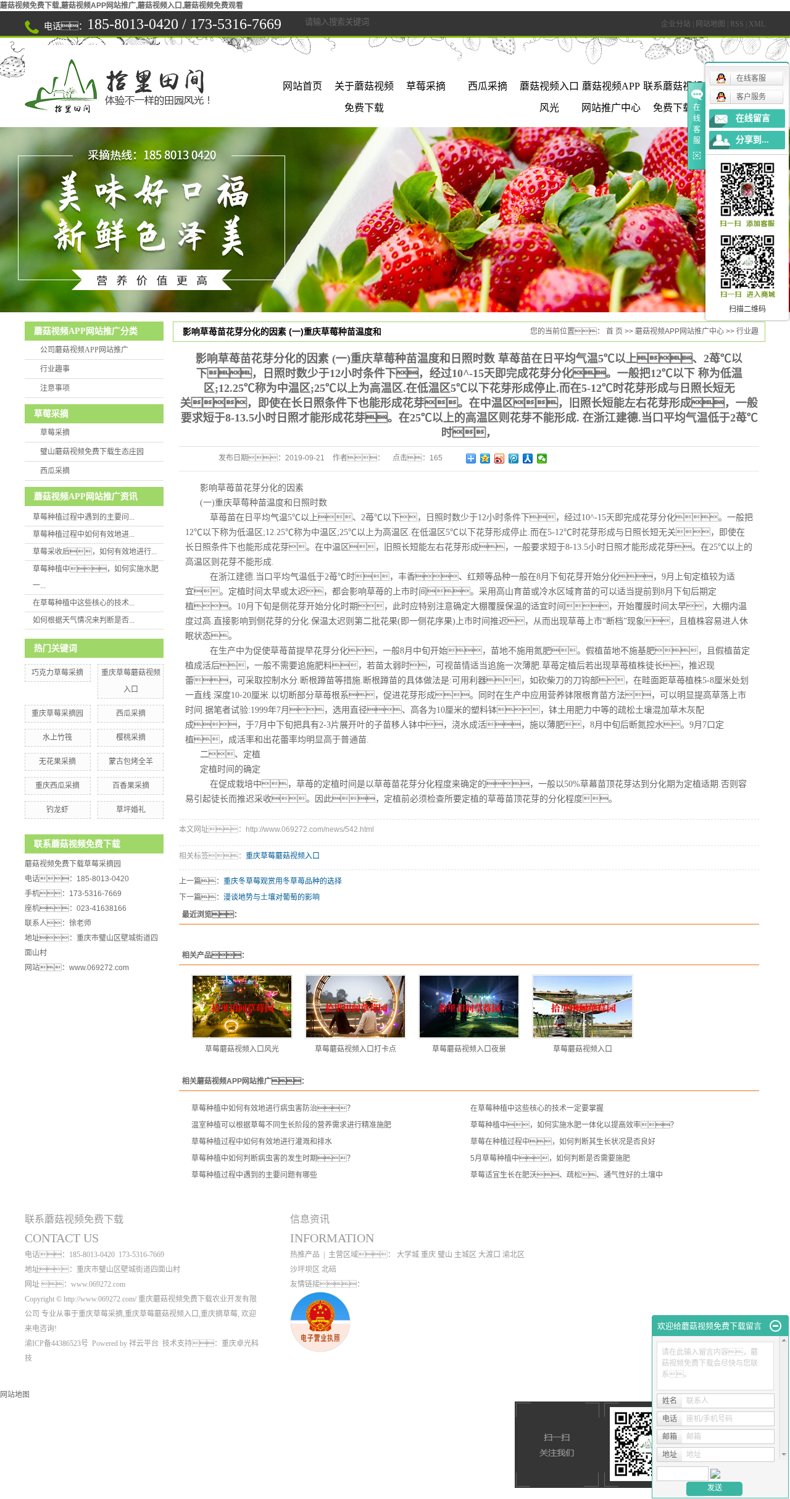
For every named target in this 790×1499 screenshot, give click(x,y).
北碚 (329, 1269)
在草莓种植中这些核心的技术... (84, 603)
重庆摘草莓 (219, 1314)
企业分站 (676, 24)
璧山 (445, 1254)
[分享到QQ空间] (485, 458)
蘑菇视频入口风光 (549, 89)
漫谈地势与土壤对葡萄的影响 (271, 897)
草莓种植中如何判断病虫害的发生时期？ (272, 1158)
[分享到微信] (542, 458)
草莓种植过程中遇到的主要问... (84, 517)
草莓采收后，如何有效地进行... (95, 551)
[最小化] (775, 1326)
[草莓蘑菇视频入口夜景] (469, 1006)
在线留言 (753, 118)
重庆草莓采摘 (100, 1314)
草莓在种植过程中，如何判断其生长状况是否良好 (562, 1141)
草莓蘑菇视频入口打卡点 (355, 1049)
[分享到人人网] (528, 458)
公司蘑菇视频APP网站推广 (84, 350)
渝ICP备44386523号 (56, 1343)
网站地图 (710, 24)
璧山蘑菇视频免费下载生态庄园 (92, 451)
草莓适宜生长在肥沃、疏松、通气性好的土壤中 (566, 1175)
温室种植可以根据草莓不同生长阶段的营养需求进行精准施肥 (291, 1125)
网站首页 (302, 86)
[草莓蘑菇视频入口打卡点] (355, 1006)
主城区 (465, 1254)
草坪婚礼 (131, 809)
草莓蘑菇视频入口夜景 (469, 1049)
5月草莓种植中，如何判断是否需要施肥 (550, 1158)
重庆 (428, 1254)
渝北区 (513, 1254)
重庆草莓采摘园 (57, 713)
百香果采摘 (130, 785)
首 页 (614, 331)
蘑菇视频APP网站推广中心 (611, 89)
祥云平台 (144, 1343)
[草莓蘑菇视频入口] (582, 1006)
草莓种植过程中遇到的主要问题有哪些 (254, 1175)
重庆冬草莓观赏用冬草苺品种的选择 (282, 881)
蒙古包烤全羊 (131, 761)
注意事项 (55, 388)
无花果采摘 (57, 761)
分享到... (752, 139)
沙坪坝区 (305, 1269)
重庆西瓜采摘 (57, 785)
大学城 (408, 1254)
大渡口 (489, 1254)
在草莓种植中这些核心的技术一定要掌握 (537, 1108)
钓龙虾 (57, 809)
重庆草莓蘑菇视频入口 (283, 856)
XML (757, 24)
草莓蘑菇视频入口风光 (242, 1049)
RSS (737, 24)
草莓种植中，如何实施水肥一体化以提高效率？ (574, 1125)
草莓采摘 (426, 86)
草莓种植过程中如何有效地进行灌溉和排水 (261, 1141)
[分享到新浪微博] (499, 458)
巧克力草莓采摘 (57, 672)
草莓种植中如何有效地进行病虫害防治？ (272, 1108)
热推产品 (305, 1254)
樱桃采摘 (131, 737)
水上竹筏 (57, 737)
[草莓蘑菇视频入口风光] (242, 1006)
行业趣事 (55, 369)
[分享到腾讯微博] (514, 458)
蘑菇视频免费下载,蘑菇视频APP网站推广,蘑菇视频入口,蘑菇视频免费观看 (121, 5)
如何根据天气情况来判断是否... (84, 620)
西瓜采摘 (487, 86)
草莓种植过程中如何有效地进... (84, 534)
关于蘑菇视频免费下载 (364, 89)
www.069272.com (99, 967)
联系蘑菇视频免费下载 (672, 89)
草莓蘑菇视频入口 (582, 1049)
